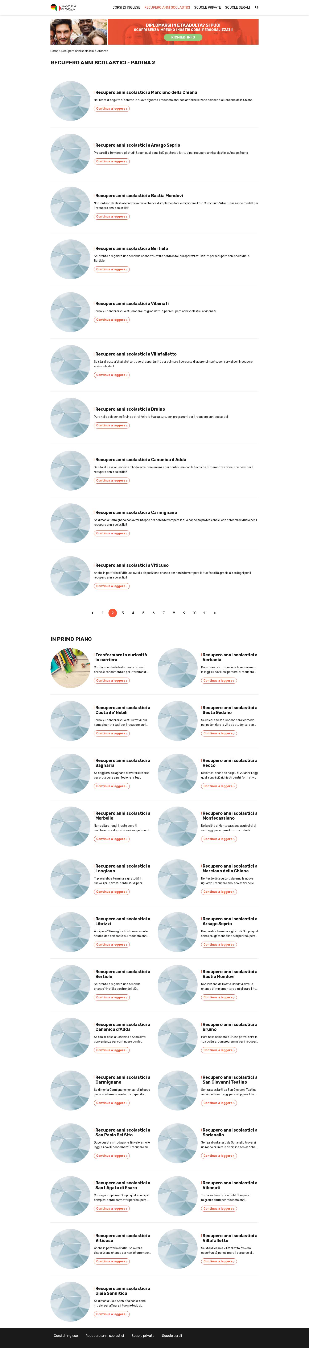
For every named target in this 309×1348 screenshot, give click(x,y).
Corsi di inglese (126, 7)
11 (204, 613)
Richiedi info (183, 37)
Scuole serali (237, 7)
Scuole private (207, 7)
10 (195, 613)
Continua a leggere (111, 109)
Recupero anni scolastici (167, 7)
